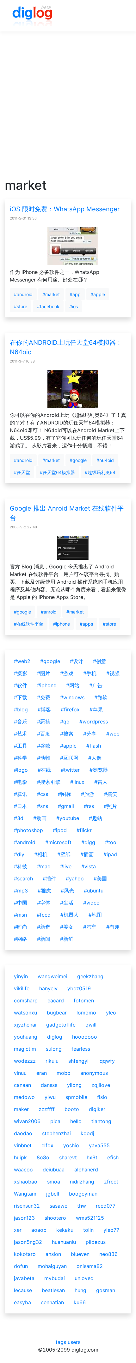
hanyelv (48, 988)
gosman (105, 1290)
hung (80, 1290)
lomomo (86, 1012)
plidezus (96, 1242)
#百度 (43, 733)
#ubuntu (93, 890)
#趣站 (95, 818)
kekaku (64, 1230)
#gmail (66, 806)
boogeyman (83, 1193)
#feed (44, 915)
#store (20, 306)
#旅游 (87, 794)
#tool (111, 842)
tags (61, 1342)
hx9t (92, 1157)
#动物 (43, 758)
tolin (88, 1230)
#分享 (89, 733)
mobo (64, 1073)
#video (91, 902)
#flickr (84, 830)
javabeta (24, 1278)
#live (65, 866)
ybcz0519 (79, 988)
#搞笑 (110, 794)
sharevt (68, 1157)
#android (23, 294)
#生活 (66, 902)
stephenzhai (56, 1133)
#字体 (43, 902)
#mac (43, 866)
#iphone (61, 624)
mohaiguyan (52, 1266)
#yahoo (75, 878)
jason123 (24, 1218)
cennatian (52, 1302)
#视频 (113, 673)
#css (42, 794)
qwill (90, 1024)
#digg (88, 842)
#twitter (70, 770)
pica (55, 1121)
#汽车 (89, 927)
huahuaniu (64, 1242)
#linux (77, 782)
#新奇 (43, 927)
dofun (21, 1266)
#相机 (40, 854)
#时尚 (20, 927)
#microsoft (58, 842)
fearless (80, 1049)
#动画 (39, 818)
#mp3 (21, 890)
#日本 (20, 806)
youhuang (25, 1037)
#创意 (99, 661)
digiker (97, 1109)
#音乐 (20, 721)
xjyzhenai (25, 1024)
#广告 (95, 685)
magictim (25, 1049)
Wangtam (25, 1193)
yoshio (71, 1145)
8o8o (43, 1157)
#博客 (44, 709)
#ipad (110, 854)
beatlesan (53, 1290)
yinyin (21, 976)
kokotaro (25, 1254)
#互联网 (69, 758)
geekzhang (90, 976)
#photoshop (28, 830)
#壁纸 (64, 854)
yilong (74, 1085)
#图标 (64, 794)
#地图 (95, 915)
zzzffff (47, 1109)
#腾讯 (20, 794)
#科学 (20, 758)
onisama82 (90, 1266)
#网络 (20, 939)
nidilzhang (82, 1181)
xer (18, 1230)
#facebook (48, 306)
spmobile (76, 1097)
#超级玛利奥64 (100, 472)
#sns (42, 806)
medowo (24, 1097)
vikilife (21, 988)
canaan (22, 1085)
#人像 (95, 758)
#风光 (67, 890)
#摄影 (20, 673)
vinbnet (23, 1145)
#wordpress (93, 721)
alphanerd (86, 1169)
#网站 (72, 685)
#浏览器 (99, 770)
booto (72, 1109)
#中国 (20, 902)
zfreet (111, 1181)
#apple (97, 294)
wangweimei (52, 976)
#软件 (20, 685)
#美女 (66, 927)
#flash (93, 746)
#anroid (49, 611)
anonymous (94, 1073)
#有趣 (113, 927)
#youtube (67, 818)
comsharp (26, 1000)
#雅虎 (44, 890)
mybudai (54, 1278)
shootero (55, 1218)
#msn (20, 915)
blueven (80, 1254)
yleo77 (111, 1230)
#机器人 (69, 915)
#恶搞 (43, 721)
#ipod (60, 830)
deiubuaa (54, 1169)
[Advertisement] (68, 109)
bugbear (57, 1012)
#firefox (70, 709)
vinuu (20, 1073)
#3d (18, 818)
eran (41, 1073)
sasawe (58, 1206)
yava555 (99, 1145)
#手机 (89, 673)
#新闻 (43, 939)
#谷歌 (43, 746)
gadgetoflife (61, 1024)
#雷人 (101, 782)
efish (113, 1157)
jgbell (52, 1193)
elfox (47, 1145)
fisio (102, 1097)
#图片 (43, 673)
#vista (88, 866)
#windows (72, 697)
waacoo (23, 1169)
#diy (19, 854)
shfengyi (78, 1061)
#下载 (20, 697)
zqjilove (100, 1085)
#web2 (22, 661)
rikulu (52, 1061)
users (74, 1342)
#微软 (101, 697)
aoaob (38, 1230)
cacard (55, 1000)
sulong (54, 1049)
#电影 (20, 782)
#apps (86, 624)
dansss (49, 1085)
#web (113, 733)
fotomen (84, 1000)
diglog (54, 1037)
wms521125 (90, 1218)
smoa (53, 1181)
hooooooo (84, 1037)
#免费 (43, 697)
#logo (21, 770)
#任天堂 (22, 472)
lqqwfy (106, 1061)
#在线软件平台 (28, 624)
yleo (111, 1012)
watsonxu (25, 1012)
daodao (23, 1133)
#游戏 (66, 673)
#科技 (20, 866)
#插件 (49, 878)
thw (81, 1206)
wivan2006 (27, 1121)
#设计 (76, 661)
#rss (89, 806)
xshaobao (25, 1181)
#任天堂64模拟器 (57, 472)
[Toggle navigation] (117, 16)
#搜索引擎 (48, 782)
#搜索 (66, 733)
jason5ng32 (28, 1242)
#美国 (100, 878)
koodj (87, 1133)
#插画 (87, 854)
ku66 (80, 1302)
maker (21, 1109)
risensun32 (27, 1206)
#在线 (44, 770)
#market (51, 294)
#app (75, 294)
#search (23, 878)
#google (78, 460)
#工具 (20, 746)
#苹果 (96, 709)
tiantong (101, 1121)
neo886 (108, 1254)
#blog (21, 709)
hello (76, 1121)
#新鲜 (66, 939)
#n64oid (105, 460)
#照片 (110, 806)
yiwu (50, 1097)
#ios (73, 306)
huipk (20, 1157)
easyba (22, 1302)
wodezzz (25, 1061)
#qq (65, 721)
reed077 (105, 1206)
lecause (23, 1290)
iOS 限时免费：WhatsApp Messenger (65, 209)
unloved (84, 1278)
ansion (53, 1254)
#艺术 (20, 733)
